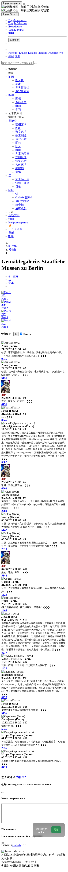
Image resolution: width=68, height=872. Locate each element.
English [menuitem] (23, 52)
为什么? (21, 777)
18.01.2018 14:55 (11, 662)
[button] (17, 20)
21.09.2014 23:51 (11, 349)
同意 (56, 829)
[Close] (35, 63)
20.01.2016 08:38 (11, 604)
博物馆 (12, 71)
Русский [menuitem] (13, 52)
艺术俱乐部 (16, 115)
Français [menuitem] (42, 52)
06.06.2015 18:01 (11, 497)
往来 (34, 862)
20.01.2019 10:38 (11, 706)
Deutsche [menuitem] (53, 52)
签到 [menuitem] (11, 56)
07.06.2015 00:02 (11, 569)
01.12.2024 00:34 (11, 738)
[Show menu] (23, 4)
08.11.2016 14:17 (11, 619)
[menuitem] (61, 52)
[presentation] (37, 286)
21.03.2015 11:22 (11, 413)
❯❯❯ (43, 355)
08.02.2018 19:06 (11, 677)
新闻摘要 (14, 40)
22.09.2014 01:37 (11, 397)
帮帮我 (5, 862)
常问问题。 (17, 862)
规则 (7, 865)
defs (3, 394)
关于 (28, 862)
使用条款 (16, 865)
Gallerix (16, 845)
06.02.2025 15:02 (11, 757)
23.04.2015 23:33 (11, 482)
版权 (37, 865)
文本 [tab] (11, 282)
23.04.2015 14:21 (11, 429)
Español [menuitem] (32, 52)
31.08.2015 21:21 (11, 584)
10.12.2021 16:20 (11, 722)
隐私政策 (28, 865)
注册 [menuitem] (17, 56)
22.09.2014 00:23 (11, 368)
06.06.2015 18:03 (11, 520)
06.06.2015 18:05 (11, 539)
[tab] (13, 276)
